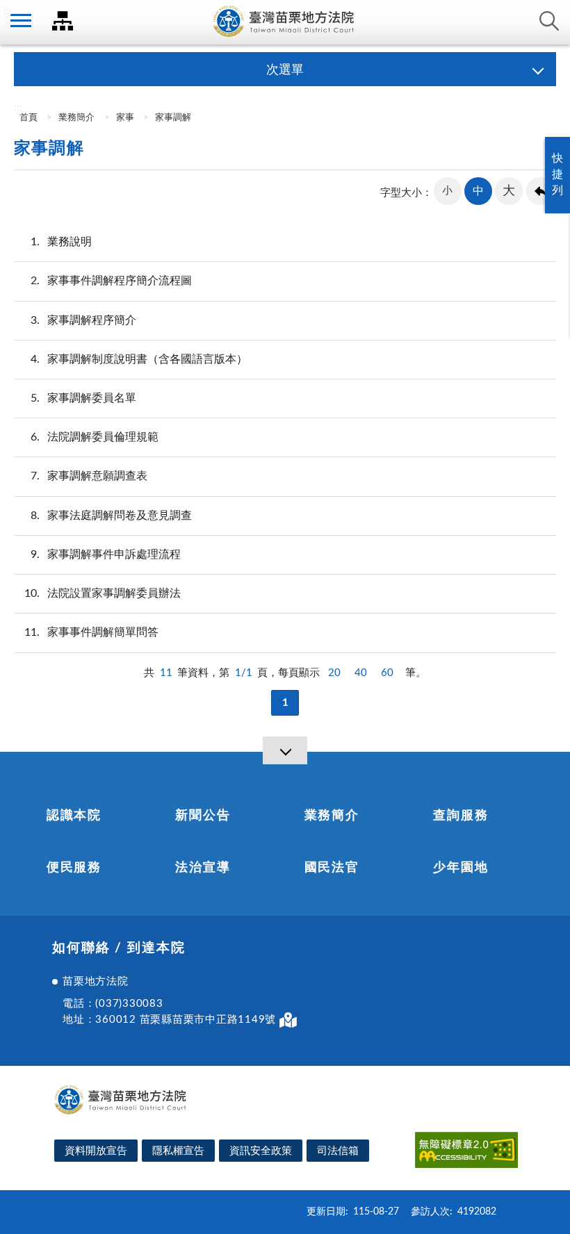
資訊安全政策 (260, 1151)
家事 (125, 117)
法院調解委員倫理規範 (94, 437)
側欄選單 (21, 21)
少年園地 (460, 868)
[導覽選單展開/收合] (285, 750)
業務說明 (61, 241)
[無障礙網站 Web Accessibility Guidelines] (466, 1152)
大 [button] (509, 191)
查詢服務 (460, 815)
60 (387, 673)
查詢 (549, 21)
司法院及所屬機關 (62, 21)
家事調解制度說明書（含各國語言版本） (139, 359)
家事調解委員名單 (83, 398)
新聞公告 (202, 815)
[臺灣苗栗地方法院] (285, 22)
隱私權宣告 (178, 1151)
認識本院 (74, 815)
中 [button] (478, 191)
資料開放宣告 (96, 1151)
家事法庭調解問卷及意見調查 (111, 515)
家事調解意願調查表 (89, 476)
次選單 (285, 70)
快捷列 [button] (557, 174)
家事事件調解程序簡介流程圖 (111, 280)
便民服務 (74, 868)
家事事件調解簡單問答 (91, 632)
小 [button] (447, 191)
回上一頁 (540, 191)
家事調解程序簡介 (83, 320)
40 (361, 673)
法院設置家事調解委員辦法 (102, 593)
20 (334, 673)
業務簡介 (76, 117)
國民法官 (331, 868)
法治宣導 (202, 868)
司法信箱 (338, 1151)
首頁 (27, 117)
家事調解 (173, 117)
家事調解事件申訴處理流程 (106, 554)
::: (7, 11)
